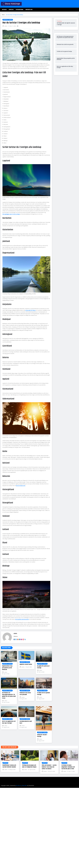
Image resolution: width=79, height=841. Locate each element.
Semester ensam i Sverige (42, 736)
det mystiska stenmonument (22, 619)
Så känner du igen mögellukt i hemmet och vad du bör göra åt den (68, 767)
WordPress (18, 785)
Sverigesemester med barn (26, 722)
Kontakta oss (29, 10)
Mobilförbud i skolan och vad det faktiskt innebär (9, 766)
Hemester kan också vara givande (25, 694)
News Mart (24, 785)
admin (6, 26)
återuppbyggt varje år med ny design (11, 214)
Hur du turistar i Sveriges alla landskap (14, 14)
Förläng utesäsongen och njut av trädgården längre (29, 766)
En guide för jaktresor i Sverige (43, 667)
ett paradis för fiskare (30, 310)
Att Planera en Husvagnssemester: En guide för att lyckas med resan (9, 695)
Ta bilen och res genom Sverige (43, 694)
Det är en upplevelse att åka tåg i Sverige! (9, 722)
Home (3, 14)
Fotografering (19, 10)
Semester (11, 10)
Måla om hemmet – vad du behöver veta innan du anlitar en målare (49, 767)
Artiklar (4, 10)
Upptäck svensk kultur (26, 664)
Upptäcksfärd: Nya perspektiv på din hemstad (7, 668)
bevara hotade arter (20, 485)
